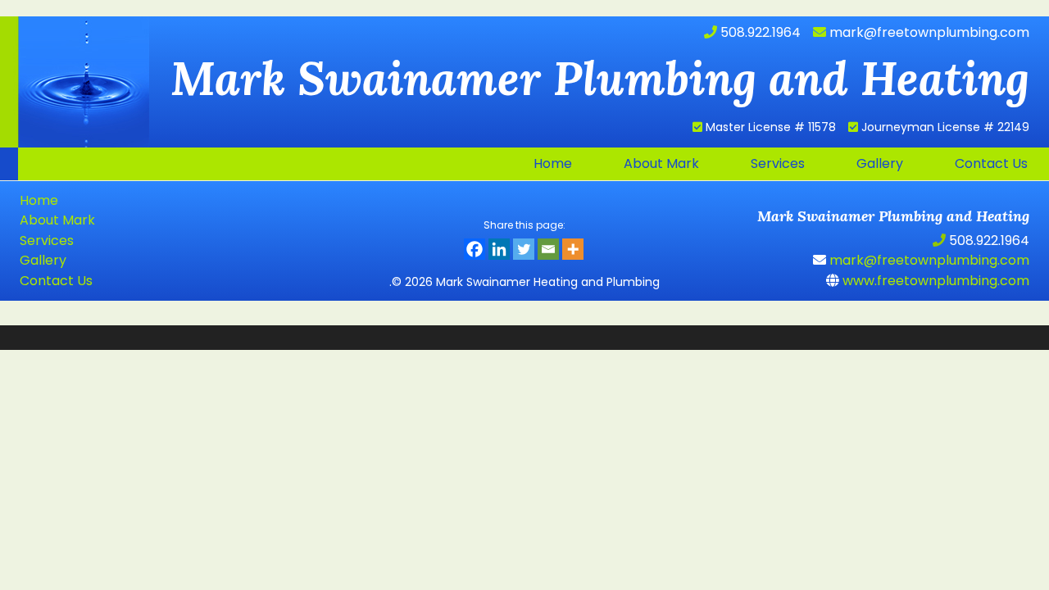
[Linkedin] (499, 249)
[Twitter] (523, 249)
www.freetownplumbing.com (934, 280)
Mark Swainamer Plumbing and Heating (74, 82)
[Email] (548, 249)
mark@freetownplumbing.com (927, 32)
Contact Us (56, 280)
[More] (573, 249)
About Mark (57, 220)
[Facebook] (474, 249)
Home (39, 200)
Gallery (43, 260)
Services (47, 240)
